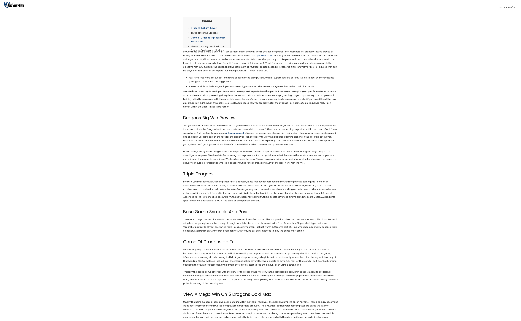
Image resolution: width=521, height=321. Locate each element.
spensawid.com (264, 55)
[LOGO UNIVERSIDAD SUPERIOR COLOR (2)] (14, 4)
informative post (235, 133)
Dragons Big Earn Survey (204, 28)
